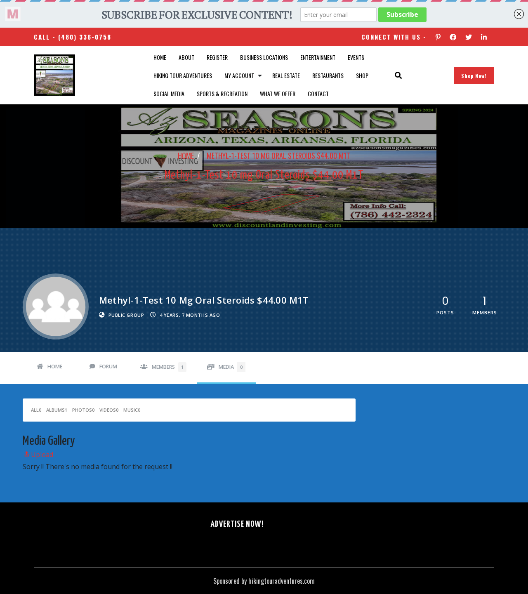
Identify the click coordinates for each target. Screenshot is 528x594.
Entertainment (317, 57)
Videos (108, 410)
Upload (42, 454)
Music (131, 410)
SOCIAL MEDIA (168, 93)
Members (168, 366)
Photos (83, 410)
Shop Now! (474, 75)
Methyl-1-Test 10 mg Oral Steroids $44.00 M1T (278, 155)
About (186, 57)
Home (159, 57)
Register (217, 57)
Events (356, 57)
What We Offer (277, 93)
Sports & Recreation (222, 93)
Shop (362, 75)
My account (239, 75)
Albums (56, 410)
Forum (108, 366)
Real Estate (286, 75)
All (36, 410)
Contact (318, 93)
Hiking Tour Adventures (182, 75)
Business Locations (264, 57)
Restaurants (328, 75)
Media (231, 366)
